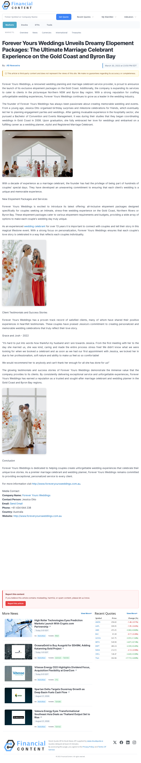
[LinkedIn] (128, 746)
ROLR (57, 636)
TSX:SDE (58, 701)
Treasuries (76, 32)
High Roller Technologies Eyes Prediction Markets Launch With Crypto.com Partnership (58, 623)
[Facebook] (121, 746)
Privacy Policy (88, 747)
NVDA (97, 650)
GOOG (98, 638)
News (35, 32)
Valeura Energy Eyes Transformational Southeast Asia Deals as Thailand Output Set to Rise (62, 714)
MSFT (97, 646)
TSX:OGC (66, 658)
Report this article (16, 603)
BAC (97, 634)
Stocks (24, 25)
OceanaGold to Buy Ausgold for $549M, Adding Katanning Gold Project (62, 647)
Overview (24, 32)
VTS (56, 680)
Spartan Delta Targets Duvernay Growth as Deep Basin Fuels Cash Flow (59, 691)
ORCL (97, 654)
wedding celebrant (34, 226)
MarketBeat (41, 636)
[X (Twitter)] (115, 746)
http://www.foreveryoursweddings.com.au (56, 483)
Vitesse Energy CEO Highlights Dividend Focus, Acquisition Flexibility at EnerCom (62, 669)
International (61, 32)
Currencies (46, 32)
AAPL (97, 626)
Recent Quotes (84, 17)
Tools (49, 25)
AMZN (97, 622)
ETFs (37, 25)
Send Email (16, 503)
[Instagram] (134, 746)
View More (85, 613)
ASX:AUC (58, 658)
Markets (10, 25)
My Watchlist (107, 17)
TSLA (97, 658)
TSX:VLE (58, 726)
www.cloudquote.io (95, 741)
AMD (97, 630)
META (97, 642)
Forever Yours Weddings (36, 495)
